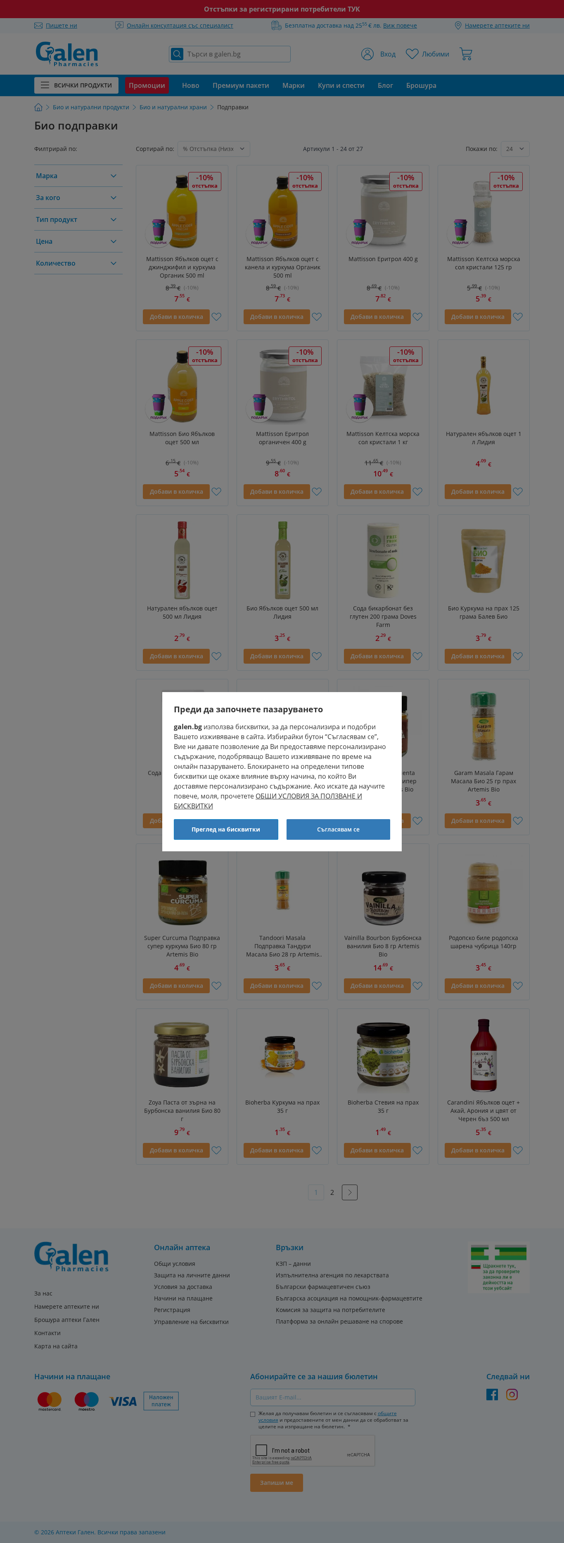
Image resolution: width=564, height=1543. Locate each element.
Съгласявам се (338, 829)
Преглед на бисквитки (226, 829)
